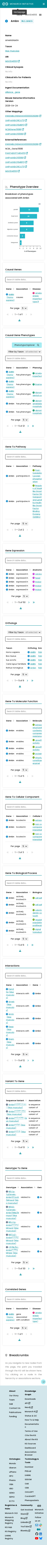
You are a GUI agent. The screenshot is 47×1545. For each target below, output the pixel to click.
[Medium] (38, 1529)
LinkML (28, 1475)
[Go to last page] (32, 426)
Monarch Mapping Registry (9, 1520)
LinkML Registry (9, 1537)
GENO (12, 1492)
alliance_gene (12, 92)
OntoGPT (29, 1492)
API (26, 1403)
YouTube (25, 1526)
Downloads (30, 1399)
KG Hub (8, 1527)
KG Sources (30, 1443)
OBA (11, 1484)
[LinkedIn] (40, 1534)
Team (12, 1399)
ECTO (11, 1501)
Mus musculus (12, 50)
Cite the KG (30, 1435)
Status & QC (31, 1415)
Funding (13, 1416)
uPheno (12, 1472)
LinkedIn (25, 1522)
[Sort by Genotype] (17, 1187)
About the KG (31, 1439)
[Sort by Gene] (13, 288)
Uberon (12, 1467)
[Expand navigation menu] (43, 4)
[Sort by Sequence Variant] (25, 1100)
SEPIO (12, 1497)
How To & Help (32, 1420)
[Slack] (40, 1525)
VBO (11, 1488)
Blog (23, 1518)
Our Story (13, 1395)
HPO (11, 1476)
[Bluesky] (40, 1538)
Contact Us (14, 1408)
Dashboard (30, 1448)
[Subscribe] (36, 1525)
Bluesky (24, 1530)
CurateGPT (30, 1496)
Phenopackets (32, 1500)
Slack (23, 1514)
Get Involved (27, 1509)
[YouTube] (36, 1538)
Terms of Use (31, 1431)
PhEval (28, 1471)
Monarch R (30, 1411)
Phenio (12, 1480)
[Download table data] (19, 320)
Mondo (12, 1463)
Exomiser (29, 1467)
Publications (15, 1412)
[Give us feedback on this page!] (43, 1381)
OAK (27, 1483)
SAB (11, 1404)
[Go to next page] (27, 426)
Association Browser (30, 1453)
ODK (27, 1487)
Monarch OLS (11, 1513)
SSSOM (28, 1479)
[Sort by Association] (29, 288)
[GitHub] (36, 1534)
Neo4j (28, 1407)
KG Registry (10, 1531)
